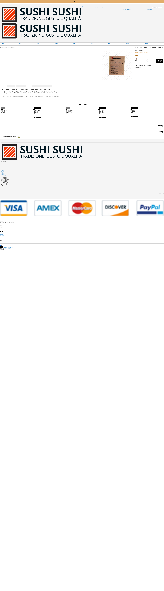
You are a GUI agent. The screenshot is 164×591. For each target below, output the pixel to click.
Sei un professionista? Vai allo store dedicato (143, 65)
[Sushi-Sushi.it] (41, 22)
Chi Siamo (2, 170)
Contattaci (2, 237)
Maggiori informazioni (11, 85)
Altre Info (23, 85)
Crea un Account (149, 9)
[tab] (3, 86)
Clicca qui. (9, 233)
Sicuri (162, 126)
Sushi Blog (2, 171)
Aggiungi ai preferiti (138, 67)
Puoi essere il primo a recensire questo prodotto (141, 52)
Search (83, 6)
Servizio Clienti (160, 127)
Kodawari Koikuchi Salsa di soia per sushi (134, 111)
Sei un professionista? (87, 7)
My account (2, 234)
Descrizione (3, 85)
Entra (130, 9)
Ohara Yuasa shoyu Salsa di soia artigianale (4, 111)
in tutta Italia (161, 131)
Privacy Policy (3, 173)
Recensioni (18, 85)
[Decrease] (147, 59)
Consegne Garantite (160, 130)
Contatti (2, 172)
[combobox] (157, 7)
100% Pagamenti (160, 125)
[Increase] (147, 61)
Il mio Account (122, 9)
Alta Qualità (161, 132)
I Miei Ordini (2, 236)
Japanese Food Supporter (4, 175)
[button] (1, 109)
